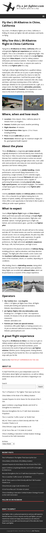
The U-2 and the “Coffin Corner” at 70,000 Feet (18, 417)
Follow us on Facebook (12, 500)
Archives (5, 441)
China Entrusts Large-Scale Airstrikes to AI (16, 427)
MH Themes (35, 531)
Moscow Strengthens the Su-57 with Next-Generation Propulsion (23, 473)
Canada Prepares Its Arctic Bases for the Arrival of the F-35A (21, 464)
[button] (43, 16)
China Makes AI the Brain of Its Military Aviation (18, 395)
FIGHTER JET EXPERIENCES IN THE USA (25, 360)
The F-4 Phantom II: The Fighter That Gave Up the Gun (21, 392)
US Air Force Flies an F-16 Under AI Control (17, 430)
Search (4, 383)
